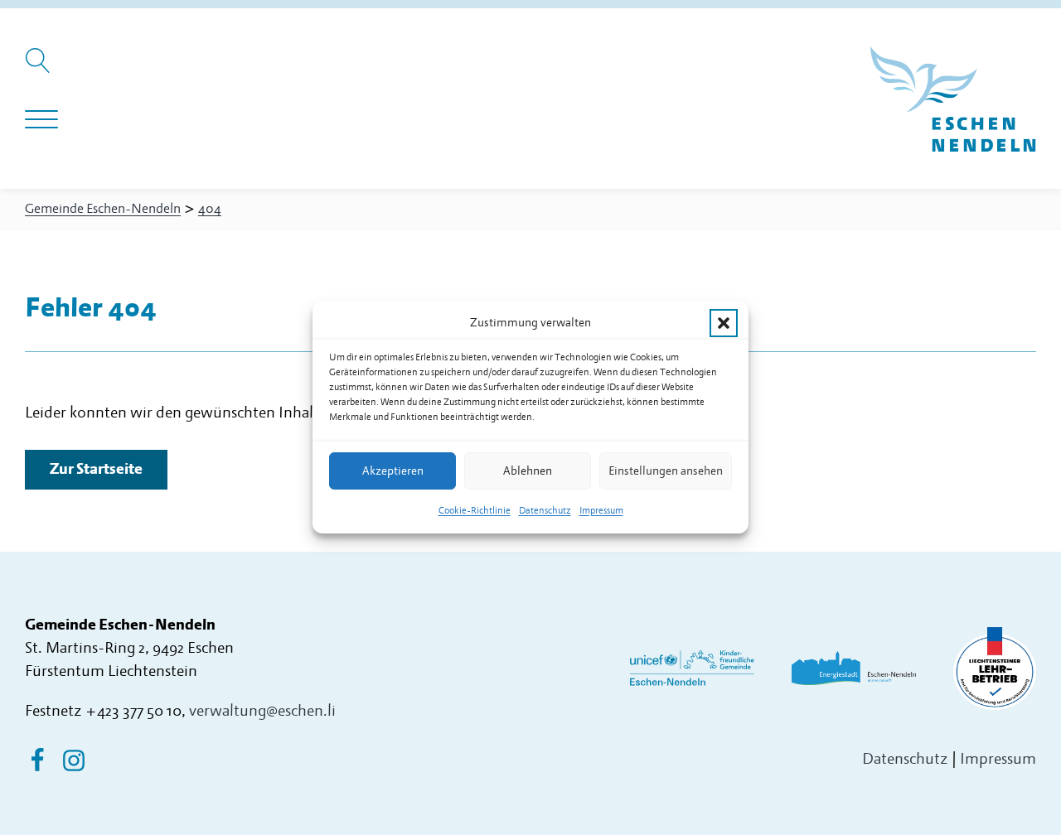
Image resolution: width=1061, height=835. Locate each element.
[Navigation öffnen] (41, 120)
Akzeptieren (393, 471)
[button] (723, 323)
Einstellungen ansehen (665, 471)
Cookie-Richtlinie (474, 510)
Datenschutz (545, 510)
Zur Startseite (96, 469)
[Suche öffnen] (40, 68)
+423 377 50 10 (133, 711)
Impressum (601, 510)
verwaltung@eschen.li (262, 711)
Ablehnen (527, 471)
